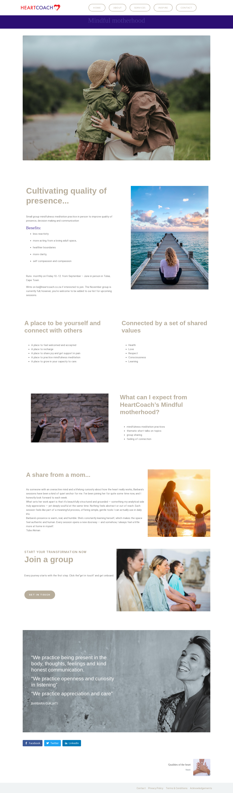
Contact (186, 7)
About (117, 7)
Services (139, 7)
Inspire (163, 7)
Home (97, 7)
